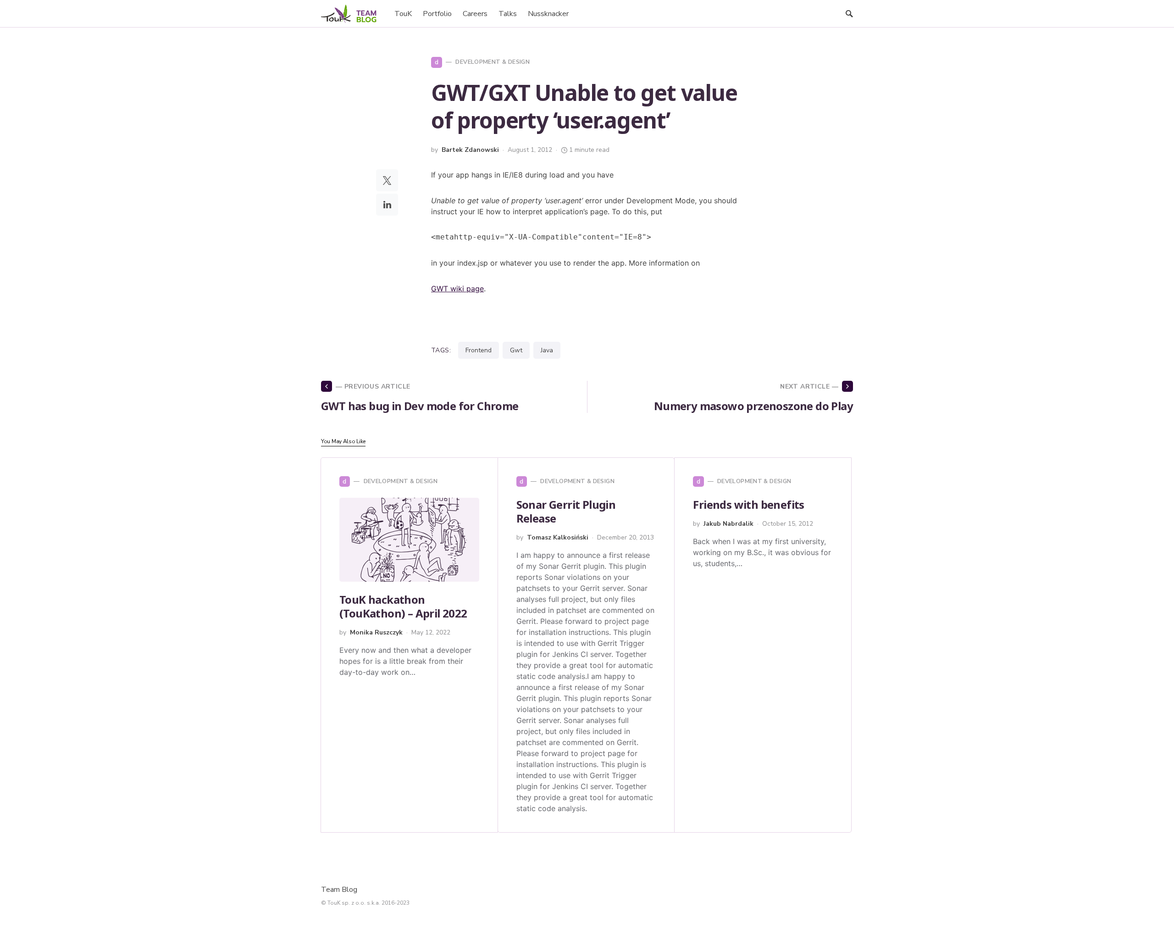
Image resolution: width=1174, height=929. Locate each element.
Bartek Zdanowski (470, 149)
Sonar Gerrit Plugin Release (566, 511)
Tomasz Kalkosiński (557, 537)
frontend (478, 350)
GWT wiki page (457, 288)
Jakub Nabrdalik (728, 523)
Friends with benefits (748, 504)
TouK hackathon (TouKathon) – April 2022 (403, 606)
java (547, 350)
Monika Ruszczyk (376, 632)
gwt (516, 350)
